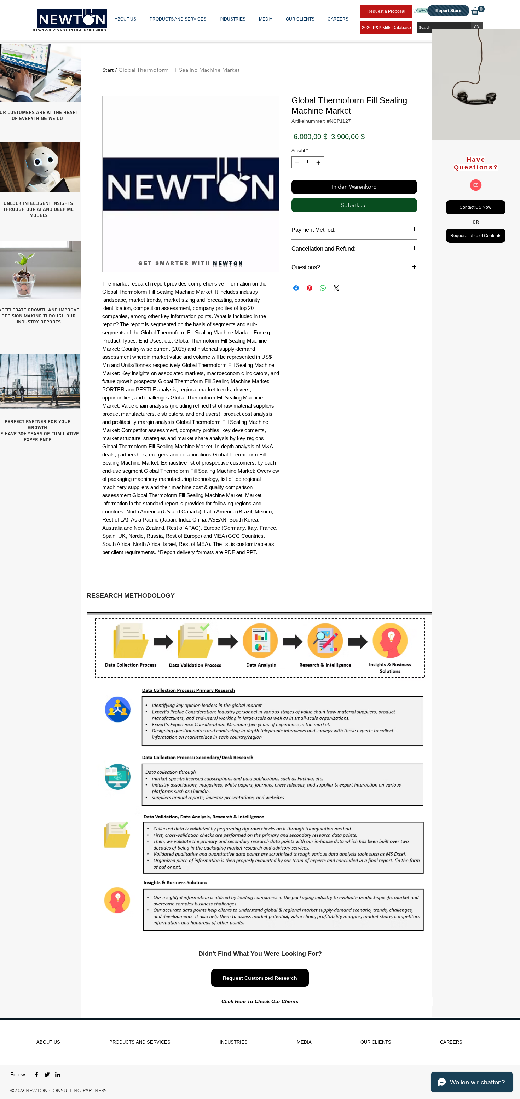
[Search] (477, 27)
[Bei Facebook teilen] (296, 288)
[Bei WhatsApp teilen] (323, 288)
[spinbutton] (307, 162)
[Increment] (319, 162)
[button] (126, 19)
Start (108, 70)
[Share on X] (336, 288)
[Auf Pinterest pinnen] (309, 288)
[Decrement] (296, 162)
